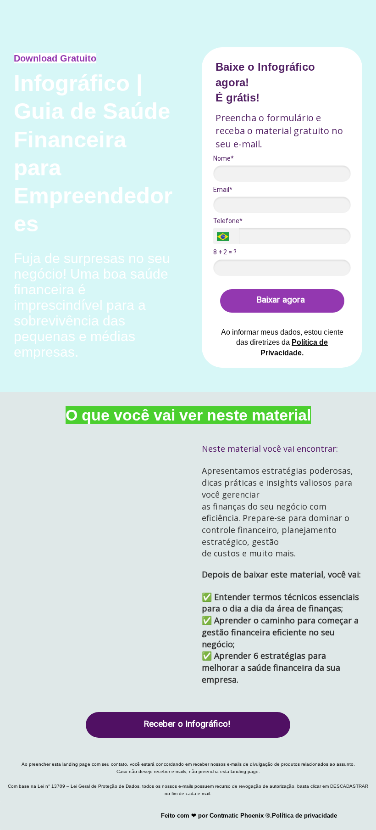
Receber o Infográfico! (187, 723)
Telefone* (228, 220)
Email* (222, 189)
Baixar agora (280, 299)
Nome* (223, 158)
